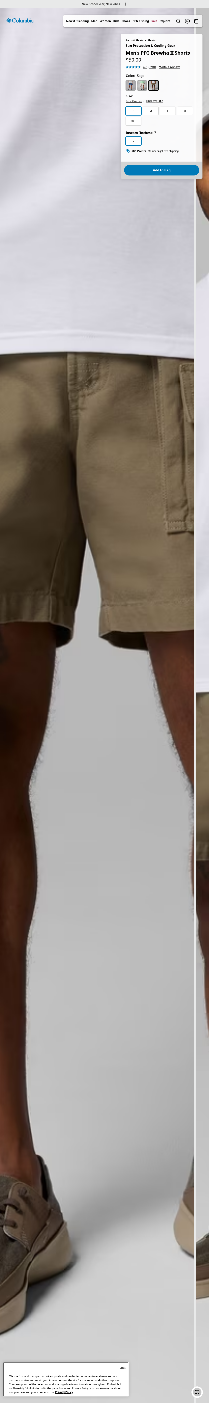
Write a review (169, 67)
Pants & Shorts (134, 40)
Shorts (152, 40)
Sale (154, 21)
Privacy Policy (64, 1392)
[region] (104, 705)
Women (105, 21)
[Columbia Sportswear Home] (20, 20)
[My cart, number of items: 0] (196, 21)
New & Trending (77, 21)
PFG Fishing (140, 21)
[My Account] (187, 21)
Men (94, 21)
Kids (116, 21)
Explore (165, 21)
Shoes (126, 21)
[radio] (131, 85)
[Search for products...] (178, 21)
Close (123, 1367)
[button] (197, 1392)
